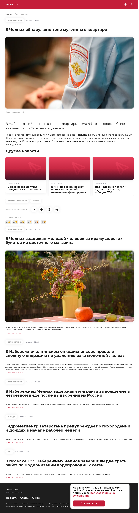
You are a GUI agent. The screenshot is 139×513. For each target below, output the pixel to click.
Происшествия (21, 14)
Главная (8, 14)
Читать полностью (13, 333)
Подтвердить (89, 503)
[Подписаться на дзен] (125, 4)
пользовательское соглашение (94, 494)
